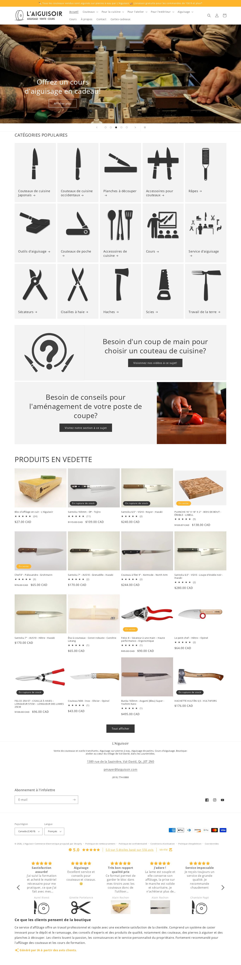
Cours (150, 251)
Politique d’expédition (189, 843)
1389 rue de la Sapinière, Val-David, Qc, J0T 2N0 (120, 761)
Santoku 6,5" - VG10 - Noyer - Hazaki (142, 511)
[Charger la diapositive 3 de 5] (116, 127)
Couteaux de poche (76, 251)
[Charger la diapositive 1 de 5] (105, 127)
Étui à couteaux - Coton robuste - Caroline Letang (92, 639)
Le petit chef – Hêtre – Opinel (191, 637)
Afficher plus (62, 103)
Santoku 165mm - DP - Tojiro (84, 511)
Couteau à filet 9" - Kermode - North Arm (144, 574)
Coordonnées (212, 843)
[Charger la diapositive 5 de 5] (126, 127)
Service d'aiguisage (204, 251)
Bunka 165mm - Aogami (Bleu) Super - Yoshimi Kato (142, 702)
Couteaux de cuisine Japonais (34, 193)
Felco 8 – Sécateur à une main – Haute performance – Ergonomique (143, 639)
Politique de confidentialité (133, 843)
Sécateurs (26, 312)
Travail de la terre (202, 312)
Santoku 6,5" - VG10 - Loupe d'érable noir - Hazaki (198, 576)
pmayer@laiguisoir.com (120, 769)
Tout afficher (120, 728)
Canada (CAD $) (26, 831)
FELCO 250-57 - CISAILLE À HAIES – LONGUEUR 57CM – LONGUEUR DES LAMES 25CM (39, 703)
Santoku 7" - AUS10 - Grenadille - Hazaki (90, 574)
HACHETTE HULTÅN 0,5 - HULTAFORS (195, 700)
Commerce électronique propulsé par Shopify (58, 843)
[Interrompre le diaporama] (144, 127)
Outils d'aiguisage (32, 251)
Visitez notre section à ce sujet (86, 428)
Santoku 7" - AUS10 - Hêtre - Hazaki (35, 637)
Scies (150, 312)
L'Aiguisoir (28, 843)
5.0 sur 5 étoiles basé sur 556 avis (130, 850)
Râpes (193, 191)
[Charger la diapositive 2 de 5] (110, 127)
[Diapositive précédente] (97, 127)
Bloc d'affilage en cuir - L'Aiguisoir (34, 511)
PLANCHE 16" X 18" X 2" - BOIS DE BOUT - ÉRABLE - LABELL (197, 513)
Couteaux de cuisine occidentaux (77, 193)
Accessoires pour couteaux (159, 193)
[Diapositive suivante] (135, 127)
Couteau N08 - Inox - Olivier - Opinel (88, 700)
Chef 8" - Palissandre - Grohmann (33, 574)
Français (52, 831)
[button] (90, 12)
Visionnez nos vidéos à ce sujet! (155, 363)
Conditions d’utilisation (162, 843)
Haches (109, 312)
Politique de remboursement (100, 843)
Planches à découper (119, 191)
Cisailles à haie (73, 312)
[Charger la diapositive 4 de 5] (121, 127)
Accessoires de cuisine (115, 253)
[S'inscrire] (74, 800)
